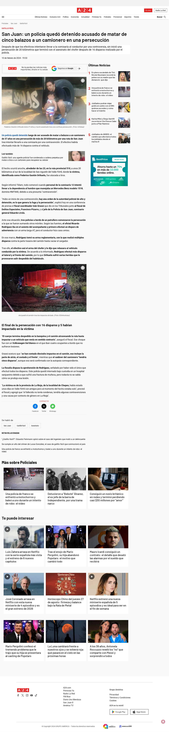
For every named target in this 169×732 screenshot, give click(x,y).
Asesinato (35, 426)
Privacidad (114, 694)
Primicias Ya (96, 17)
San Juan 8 (68, 702)
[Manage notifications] (163, 722)
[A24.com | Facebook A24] (18, 695)
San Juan (14, 23)
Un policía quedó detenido (15, 135)
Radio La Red (161, 10)
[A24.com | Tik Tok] (36, 695)
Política (66, 17)
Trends (136, 17)
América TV (68, 705)
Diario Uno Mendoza (72, 699)
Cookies (112, 700)
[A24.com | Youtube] (31, 695)
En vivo (148, 10)
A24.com (67, 688)
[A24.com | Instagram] (27, 695)
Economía (75, 17)
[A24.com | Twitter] (22, 695)
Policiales (107, 17)
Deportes (127, 17)
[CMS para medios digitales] (123, 726)
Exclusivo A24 (55, 17)
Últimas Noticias (41, 17)
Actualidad (85, 17)
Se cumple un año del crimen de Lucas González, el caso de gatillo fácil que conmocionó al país (43, 444)
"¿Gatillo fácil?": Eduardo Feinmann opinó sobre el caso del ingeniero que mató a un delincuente (43, 439)
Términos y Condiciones (119, 697)
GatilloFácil (23, 23)
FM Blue (66, 696)
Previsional (117, 17)
